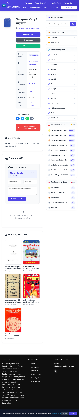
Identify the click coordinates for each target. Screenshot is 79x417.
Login (69, 7)
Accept (73, 414)
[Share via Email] (32, 118)
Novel (25, 7)
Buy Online (29, 46)
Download (29, 40)
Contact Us (35, 371)
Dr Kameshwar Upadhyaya (29, 28)
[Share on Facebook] (18, 118)
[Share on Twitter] (22, 118)
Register (20, 173)
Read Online (29, 34)
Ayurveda (68, 3)
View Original (31, 104)
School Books (35, 7)
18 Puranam (27, 3)
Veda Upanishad (42, 3)
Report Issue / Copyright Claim (29, 127)
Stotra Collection (51, 7)
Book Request (35, 382)
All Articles (35, 367)
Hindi (30, 91)
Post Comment (18, 199)
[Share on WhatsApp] (27, 118)
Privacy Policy (36, 375)
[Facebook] (55, 371)
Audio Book (56, 3)
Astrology (32, 83)
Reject (65, 414)
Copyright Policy (37, 378)
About (33, 364)
